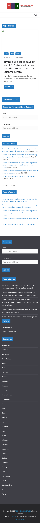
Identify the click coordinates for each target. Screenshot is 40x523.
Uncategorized (7, 485)
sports (4, 471)
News (12, 54)
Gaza (3, 413)
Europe (4, 404)
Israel (4, 435)
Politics (4, 467)
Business (5, 368)
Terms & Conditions (9, 332)
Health (4, 417)
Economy (5, 386)
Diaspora (5, 381)
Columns (5, 372)
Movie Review (7, 449)
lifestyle (4, 444)
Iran (3, 431)
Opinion (5, 462)
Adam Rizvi (19, 58)
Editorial (5, 390)
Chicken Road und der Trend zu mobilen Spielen (18, 176)
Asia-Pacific (6, 345)
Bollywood (5, 354)
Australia (5, 350)
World (18, 54)
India (6, 54)
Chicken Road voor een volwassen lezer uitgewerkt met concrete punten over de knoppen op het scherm (19, 165)
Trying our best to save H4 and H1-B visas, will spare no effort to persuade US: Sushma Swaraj (20, 66)
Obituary (5, 458)
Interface (5, 426)
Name (4, 114)
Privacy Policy (7, 327)
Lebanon (5, 440)
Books (4, 363)
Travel (4, 481)
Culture (4, 377)
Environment (6, 399)
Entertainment (7, 395)
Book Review (6, 359)
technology (6, 476)
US (3, 489)
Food (3, 408)
